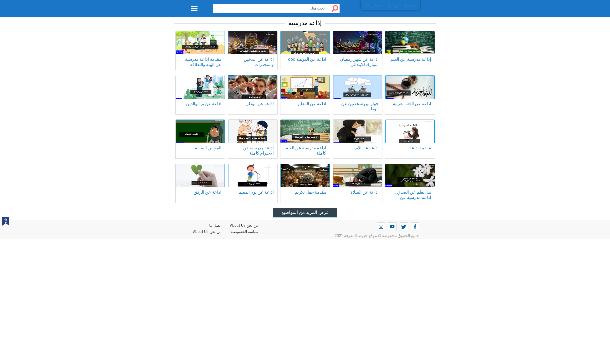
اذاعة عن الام (367, 147)
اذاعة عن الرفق (207, 192)
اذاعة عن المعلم (312, 103)
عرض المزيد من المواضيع (305, 212)
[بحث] (333, 8)
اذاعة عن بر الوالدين (203, 103)
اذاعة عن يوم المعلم (256, 192)
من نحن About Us (207, 231)
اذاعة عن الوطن (259, 103)
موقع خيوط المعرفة (390, 4)
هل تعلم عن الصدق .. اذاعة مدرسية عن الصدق (412, 197)
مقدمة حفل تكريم (310, 192)
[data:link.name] (415, 226)
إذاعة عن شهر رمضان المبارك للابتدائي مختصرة (359, 64)
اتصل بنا (215, 225)
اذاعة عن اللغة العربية (412, 103)
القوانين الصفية (208, 147)
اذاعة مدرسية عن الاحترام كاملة (258, 150)
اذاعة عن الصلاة (365, 192)
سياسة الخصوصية (244, 231)
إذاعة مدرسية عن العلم (410, 59)
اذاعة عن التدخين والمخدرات (259, 62)
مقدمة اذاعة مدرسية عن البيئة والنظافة (203, 62)
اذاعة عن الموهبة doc (307, 59)
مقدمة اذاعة (420, 147)
